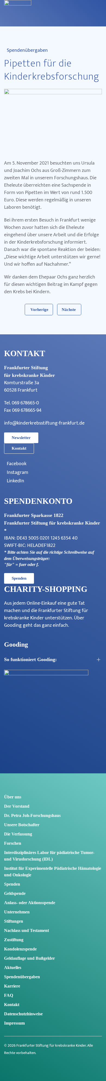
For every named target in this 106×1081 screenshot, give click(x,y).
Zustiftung (13, 939)
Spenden (19, 578)
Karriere (12, 986)
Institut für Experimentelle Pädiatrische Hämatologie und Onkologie (52, 871)
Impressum (14, 1023)
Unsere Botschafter (21, 824)
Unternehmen (17, 912)
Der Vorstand (16, 806)
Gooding (13, 625)
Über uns (12, 797)
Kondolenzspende (20, 949)
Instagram (17, 472)
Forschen (12, 843)
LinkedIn (15, 481)
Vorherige (39, 309)
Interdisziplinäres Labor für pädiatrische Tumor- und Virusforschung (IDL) (49, 855)
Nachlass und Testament (26, 930)
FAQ (8, 995)
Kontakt (19, 448)
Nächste (69, 309)
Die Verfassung (18, 834)
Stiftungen (13, 921)
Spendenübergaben (27, 50)
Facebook (16, 464)
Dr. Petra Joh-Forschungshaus (32, 815)
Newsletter (21, 437)
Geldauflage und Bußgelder (29, 958)
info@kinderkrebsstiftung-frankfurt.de (44, 423)
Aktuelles (12, 967)
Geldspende (15, 893)
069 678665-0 (25, 403)
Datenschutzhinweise (23, 1014)
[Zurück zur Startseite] (17, 19)
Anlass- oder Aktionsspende (29, 902)
